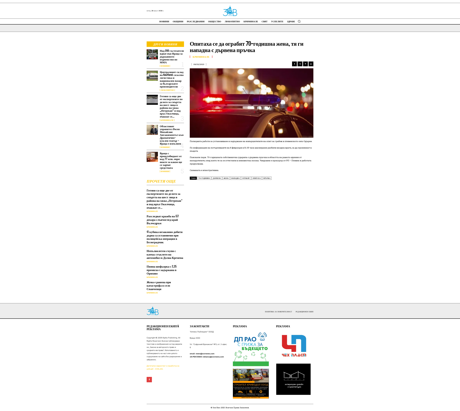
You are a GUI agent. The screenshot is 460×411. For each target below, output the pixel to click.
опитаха (257, 178)
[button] (299, 21)
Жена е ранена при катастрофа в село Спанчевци (159, 285)
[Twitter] (300, 64)
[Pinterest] (305, 64)
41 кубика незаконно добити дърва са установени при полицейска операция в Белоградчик (165, 237)
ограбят (246, 178)
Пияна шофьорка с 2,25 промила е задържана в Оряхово (162, 270)
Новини (165, 66)
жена (226, 178)
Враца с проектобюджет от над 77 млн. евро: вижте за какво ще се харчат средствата (171, 160)
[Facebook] (294, 64)
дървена (217, 178)
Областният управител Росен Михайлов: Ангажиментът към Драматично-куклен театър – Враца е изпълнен (172, 135)
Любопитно (167, 90)
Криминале (167, 120)
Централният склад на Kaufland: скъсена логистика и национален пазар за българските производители (172, 79)
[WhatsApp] (311, 64)
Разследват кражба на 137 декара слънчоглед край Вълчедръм (163, 219)
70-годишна (204, 178)
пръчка (266, 178)
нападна (235, 178)
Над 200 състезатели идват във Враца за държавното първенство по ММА (172, 56)
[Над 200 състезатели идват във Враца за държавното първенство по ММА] (152, 54)
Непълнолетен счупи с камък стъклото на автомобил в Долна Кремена (165, 254)
